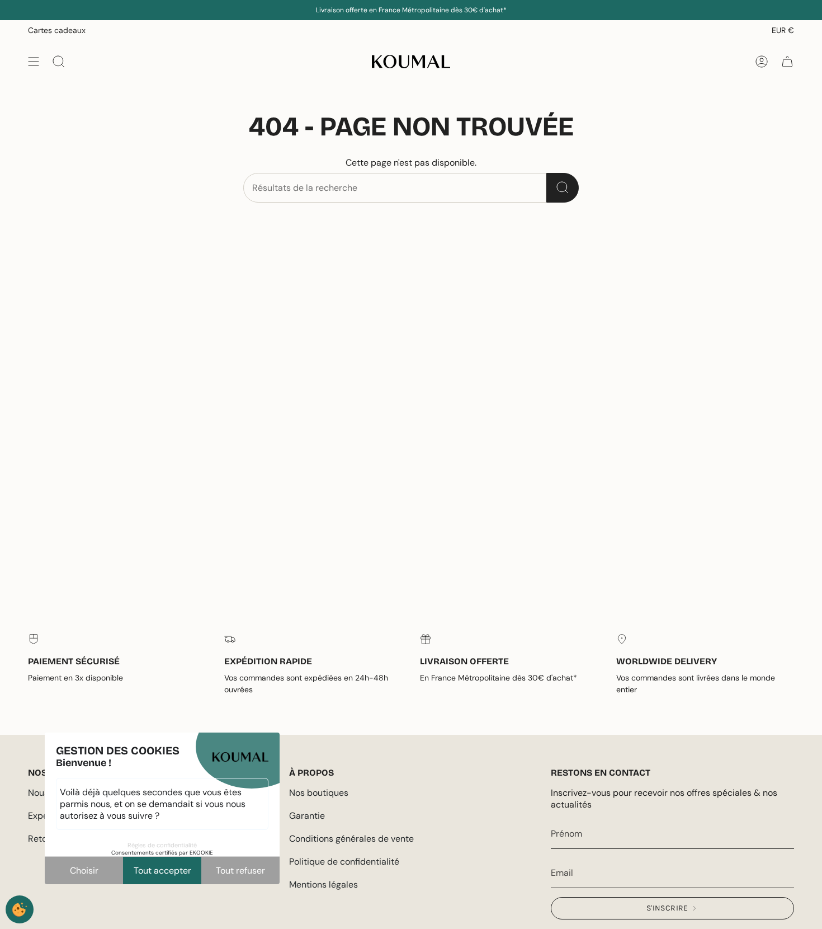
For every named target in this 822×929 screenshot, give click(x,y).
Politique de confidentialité (344, 861)
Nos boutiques (318, 793)
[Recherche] (562, 188)
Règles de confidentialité (162, 845)
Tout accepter (162, 870)
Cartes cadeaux (57, 30)
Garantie (307, 816)
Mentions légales (323, 884)
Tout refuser (240, 870)
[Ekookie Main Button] (20, 909)
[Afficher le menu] (33, 61)
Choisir (84, 870)
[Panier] (787, 61)
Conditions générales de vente (351, 838)
